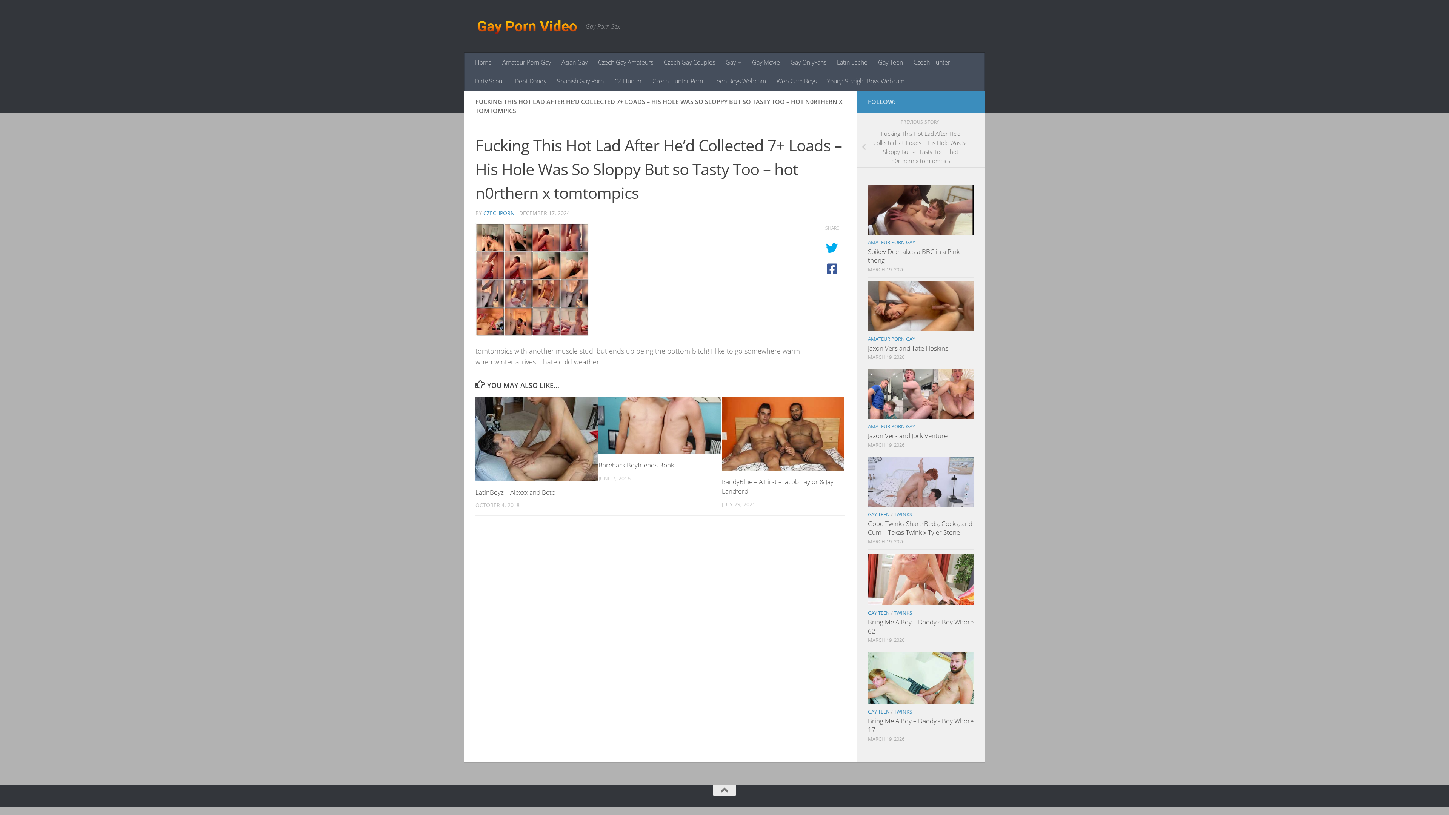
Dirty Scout (489, 81)
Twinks (903, 514)
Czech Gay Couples (689, 62)
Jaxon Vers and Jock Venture (908, 435)
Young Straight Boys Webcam (865, 81)
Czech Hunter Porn (677, 81)
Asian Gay (574, 62)
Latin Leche (852, 62)
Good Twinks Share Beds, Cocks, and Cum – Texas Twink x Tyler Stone (920, 528)
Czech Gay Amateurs (625, 62)
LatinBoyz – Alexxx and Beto (515, 492)
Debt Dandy (530, 81)
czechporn (499, 213)
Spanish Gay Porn (580, 81)
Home (483, 62)
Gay (731, 62)
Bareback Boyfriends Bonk (636, 465)
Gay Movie (766, 62)
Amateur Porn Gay (526, 62)
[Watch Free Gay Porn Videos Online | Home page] (526, 26)
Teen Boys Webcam (740, 81)
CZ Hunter (628, 81)
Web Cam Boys (797, 81)
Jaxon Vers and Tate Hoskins (908, 348)
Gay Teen (890, 62)
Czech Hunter (932, 62)
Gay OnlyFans (808, 62)
